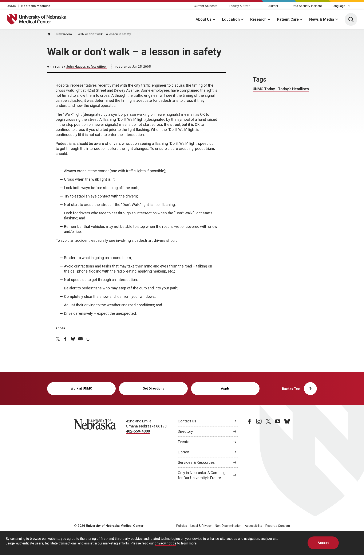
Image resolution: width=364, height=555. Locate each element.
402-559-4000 (138, 431)
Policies (181, 526)
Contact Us (187, 421)
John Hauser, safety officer (86, 67)
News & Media (321, 19)
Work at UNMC (81, 388)
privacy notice (165, 543)
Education (231, 19)
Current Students (205, 6)
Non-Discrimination (228, 526)
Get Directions (153, 388)
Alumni (273, 6)
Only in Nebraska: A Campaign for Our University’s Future (203, 475)
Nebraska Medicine (36, 6)
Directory (185, 431)
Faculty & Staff (239, 6)
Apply (225, 388)
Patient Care (288, 19)
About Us (203, 19)
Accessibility (253, 526)
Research (258, 19)
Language (338, 6)
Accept (323, 543)
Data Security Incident (307, 6)
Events (183, 441)
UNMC (11, 6)
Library (183, 452)
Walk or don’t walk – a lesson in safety (104, 34)
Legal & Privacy (200, 526)
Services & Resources (196, 462)
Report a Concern (277, 526)
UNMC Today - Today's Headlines (281, 89)
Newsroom (64, 34)
